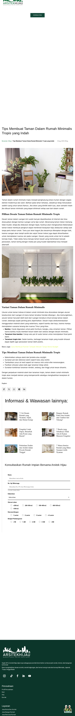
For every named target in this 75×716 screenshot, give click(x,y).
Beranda (4, 141)
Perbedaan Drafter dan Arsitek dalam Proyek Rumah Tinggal (26, 448)
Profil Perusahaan (7, 689)
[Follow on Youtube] (29, 675)
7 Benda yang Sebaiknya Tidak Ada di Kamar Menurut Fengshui (63, 432)
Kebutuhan (11, 494)
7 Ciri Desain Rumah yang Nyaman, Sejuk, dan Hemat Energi (26, 416)
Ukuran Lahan (12, 502)
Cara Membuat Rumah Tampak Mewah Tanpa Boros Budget (34, 347)
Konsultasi (37, 15)
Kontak (4, 697)
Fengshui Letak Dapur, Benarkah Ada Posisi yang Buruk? (25, 432)
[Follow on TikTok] (11, 675)
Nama (10, 475)
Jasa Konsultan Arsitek (9, 709)
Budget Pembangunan (15, 519)
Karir (3, 692)
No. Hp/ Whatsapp (13, 483)
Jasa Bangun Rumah (8, 712)
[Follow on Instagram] (4, 675)
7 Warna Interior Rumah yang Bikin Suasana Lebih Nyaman (63, 448)
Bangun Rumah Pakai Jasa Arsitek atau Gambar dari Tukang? (63, 416)
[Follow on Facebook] (17, 675)
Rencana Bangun (13, 512)
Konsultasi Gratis (20, 527)
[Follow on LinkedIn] (23, 675)
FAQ (3, 695)
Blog (9, 141)
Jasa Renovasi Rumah (9, 714)
